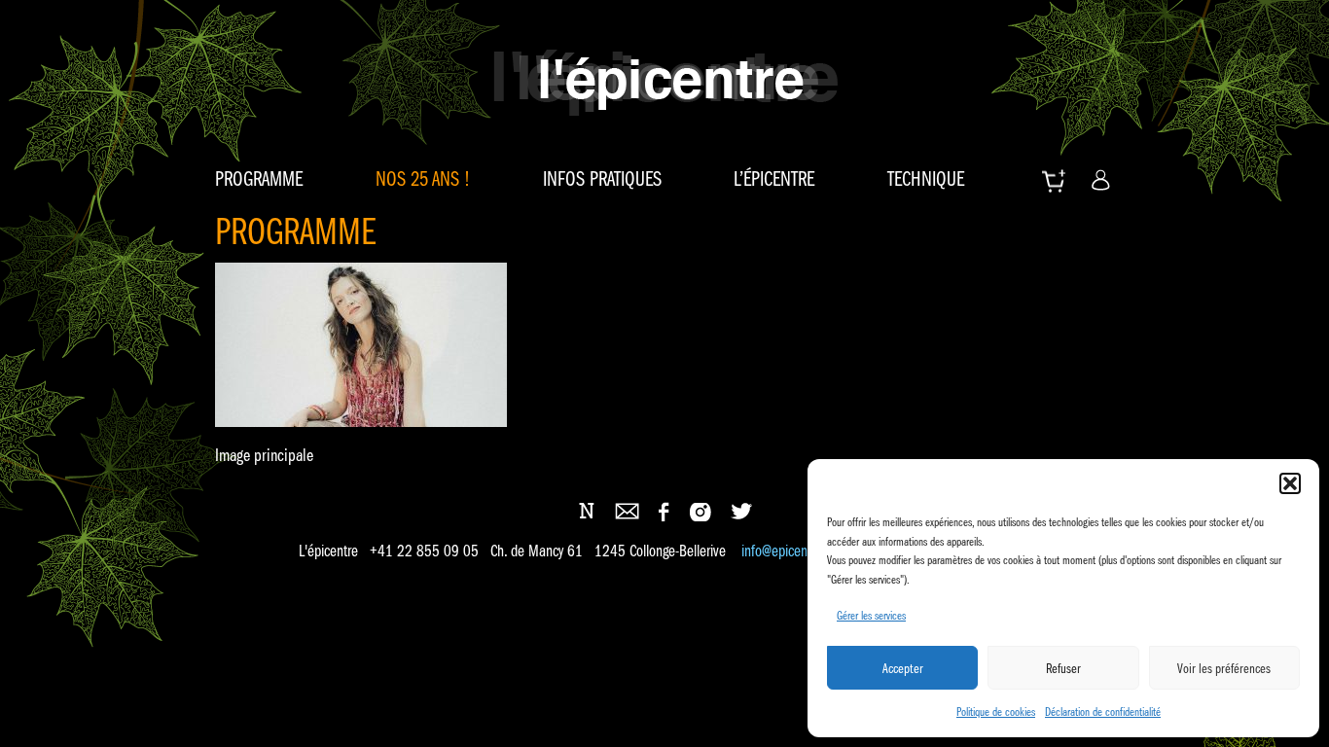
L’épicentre (774, 179)
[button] (1290, 483)
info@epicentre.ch (790, 551)
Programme (259, 179)
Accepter (902, 668)
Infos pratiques (602, 179)
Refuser (1063, 668)
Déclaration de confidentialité (1103, 711)
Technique (925, 179)
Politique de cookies (995, 711)
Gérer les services (871, 615)
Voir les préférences (1224, 668)
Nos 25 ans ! (423, 179)
